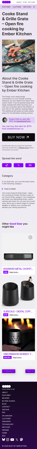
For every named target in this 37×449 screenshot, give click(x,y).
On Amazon (7, 416)
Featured (6, 7)
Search (19, 2)
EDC (4, 436)
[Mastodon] (21, 440)
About (5, 392)
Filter (25, 2)
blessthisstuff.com (23, 121)
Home (4, 433)
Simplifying (21, 446)
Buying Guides (8, 401)
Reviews (5, 398)
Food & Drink (10, 189)
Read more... (13, 272)
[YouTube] (12, 440)
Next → (30, 371)
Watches (27, 7)
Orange (5, 430)
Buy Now (17, 137)
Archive (5, 410)
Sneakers (6, 421)
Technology (8, 424)
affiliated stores (24, 148)
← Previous (9, 371)
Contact (6, 407)
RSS (3, 412)
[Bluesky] (3, 440)
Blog (4, 404)
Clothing (17, 7)
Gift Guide (31, 2)
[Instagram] (8, 440)
